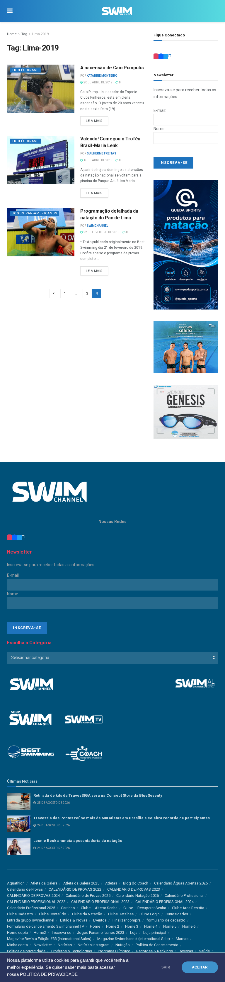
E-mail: (160, 110)
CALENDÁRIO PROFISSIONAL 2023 (100, 901)
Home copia (17, 932)
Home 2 (112, 926)
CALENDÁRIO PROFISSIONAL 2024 (164, 901)
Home (12, 34)
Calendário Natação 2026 (137, 895)
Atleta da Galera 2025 (81, 883)
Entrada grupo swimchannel (30, 920)
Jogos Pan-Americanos (34, 213)
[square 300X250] (186, 411)
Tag (24, 34)
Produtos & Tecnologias (71, 951)
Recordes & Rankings (154, 951)
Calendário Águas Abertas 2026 (181, 883)
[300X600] (186, 244)
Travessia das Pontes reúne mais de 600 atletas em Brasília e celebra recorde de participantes (121, 818)
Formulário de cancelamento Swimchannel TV (45, 926)
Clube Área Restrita (188, 908)
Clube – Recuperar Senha (144, 908)
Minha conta (17, 945)
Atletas (111, 883)
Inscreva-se (61, 932)
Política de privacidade (26, 951)
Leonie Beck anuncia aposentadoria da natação (77, 840)
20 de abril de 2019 (97, 82)
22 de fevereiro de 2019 (101, 232)
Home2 (40, 932)
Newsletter (43, 945)
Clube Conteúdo (52, 914)
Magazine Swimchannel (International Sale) (133, 938)
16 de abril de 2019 (97, 160)
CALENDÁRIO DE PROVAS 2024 (33, 895)
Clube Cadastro (20, 914)
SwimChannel (97, 225)
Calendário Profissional (184, 895)
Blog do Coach (135, 883)
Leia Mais (94, 121)
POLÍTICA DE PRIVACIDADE (49, 974)
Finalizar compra (126, 920)
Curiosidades (177, 914)
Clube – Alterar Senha (99, 908)
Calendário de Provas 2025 (88, 895)
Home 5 (169, 926)
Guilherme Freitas (101, 153)
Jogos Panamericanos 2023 (100, 932)
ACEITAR (200, 967)
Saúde (204, 951)
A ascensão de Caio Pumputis (112, 67)
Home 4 (150, 926)
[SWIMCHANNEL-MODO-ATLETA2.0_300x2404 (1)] (186, 346)
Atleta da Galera (43, 883)
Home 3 (131, 926)
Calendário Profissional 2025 (31, 908)
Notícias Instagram (94, 945)
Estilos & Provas (73, 920)
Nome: (160, 128)
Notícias (65, 945)
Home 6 (188, 926)
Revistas (186, 951)
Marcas (182, 938)
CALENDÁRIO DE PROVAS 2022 (75, 889)
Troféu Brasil (26, 70)
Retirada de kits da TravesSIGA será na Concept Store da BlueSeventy (97, 795)
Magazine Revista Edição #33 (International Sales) (49, 938)
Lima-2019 (40, 34)
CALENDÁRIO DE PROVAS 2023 (133, 889)
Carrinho (68, 908)
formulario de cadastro (165, 920)
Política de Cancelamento (157, 945)
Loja (133, 932)
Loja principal (154, 932)
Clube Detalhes (121, 914)
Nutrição (122, 945)
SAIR (165, 967)
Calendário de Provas (25, 889)
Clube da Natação (87, 914)
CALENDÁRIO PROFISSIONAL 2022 (36, 901)
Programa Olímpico (114, 951)
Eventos (100, 920)
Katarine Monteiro (102, 75)
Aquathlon (16, 883)
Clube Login (149, 914)
